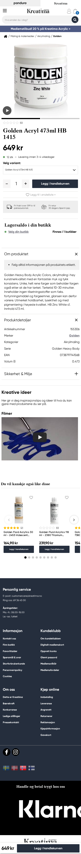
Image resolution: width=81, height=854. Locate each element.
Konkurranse (10, 709)
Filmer (7, 413)
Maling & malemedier (22, 36)
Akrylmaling (43, 36)
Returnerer (46, 716)
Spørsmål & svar (12, 657)
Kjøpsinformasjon (50, 728)
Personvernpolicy (12, 670)
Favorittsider (10, 651)
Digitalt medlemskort (52, 644)
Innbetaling (46, 697)
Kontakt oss (9, 638)
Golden (57, 36)
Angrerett (45, 709)
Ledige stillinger (11, 716)
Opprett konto (48, 651)
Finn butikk (9, 644)
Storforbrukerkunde (14, 663)
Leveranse (46, 703)
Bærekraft (9, 703)
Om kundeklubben (50, 638)
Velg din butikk (18, 232)
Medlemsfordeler (49, 670)
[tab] (21, 118)
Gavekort (45, 735)
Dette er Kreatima (13, 697)
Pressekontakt (11, 722)
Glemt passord (48, 657)
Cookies (7, 676)
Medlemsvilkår (48, 663)
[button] (7, 184)
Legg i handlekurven (55, 183)
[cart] (75, 11)
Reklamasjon (47, 722)
